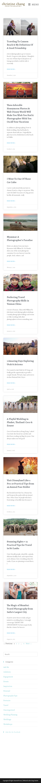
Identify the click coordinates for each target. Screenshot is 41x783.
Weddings (7, 719)
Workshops (7, 724)
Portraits (6, 700)
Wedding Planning (10, 714)
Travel (5, 705)
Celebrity (7, 672)
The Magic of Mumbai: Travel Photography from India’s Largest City (20, 609)
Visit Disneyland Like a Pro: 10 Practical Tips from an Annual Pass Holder (20, 484)
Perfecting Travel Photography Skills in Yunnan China (18, 300)
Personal (6, 691)
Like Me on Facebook (12, 732)
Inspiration (7, 686)
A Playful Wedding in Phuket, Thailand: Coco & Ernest (19, 422)
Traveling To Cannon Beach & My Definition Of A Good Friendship (20, 45)
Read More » (11, 69)
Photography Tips (10, 695)
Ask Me (6, 667)
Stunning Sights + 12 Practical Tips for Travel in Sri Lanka (19, 545)
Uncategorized (9, 710)
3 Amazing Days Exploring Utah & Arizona (20, 362)
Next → (29, 643)
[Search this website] (20, 654)
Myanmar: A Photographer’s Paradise (20, 238)
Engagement (8, 677)
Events (6, 681)
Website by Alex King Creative (30, 781)
